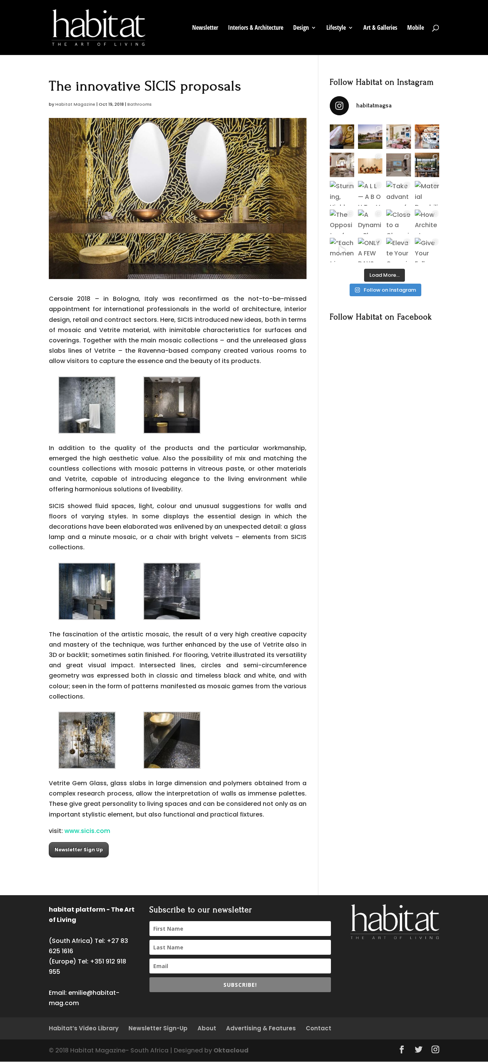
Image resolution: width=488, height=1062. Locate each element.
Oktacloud (231, 1050)
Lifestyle (336, 28)
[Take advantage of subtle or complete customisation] (398, 193)
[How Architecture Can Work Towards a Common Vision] (427, 222)
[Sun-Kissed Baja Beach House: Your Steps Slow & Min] (398, 136)
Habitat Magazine (75, 104)
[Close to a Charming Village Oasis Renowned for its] (398, 222)
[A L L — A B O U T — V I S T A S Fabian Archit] (370, 193)
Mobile (415, 28)
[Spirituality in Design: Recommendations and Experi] (427, 136)
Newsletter (205, 28)
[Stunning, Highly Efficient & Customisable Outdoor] (342, 193)
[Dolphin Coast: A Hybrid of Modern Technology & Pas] (398, 165)
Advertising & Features (261, 1028)
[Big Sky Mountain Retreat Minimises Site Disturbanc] (427, 165)
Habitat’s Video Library (84, 1028)
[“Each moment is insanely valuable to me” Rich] (342, 250)
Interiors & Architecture (255, 28)
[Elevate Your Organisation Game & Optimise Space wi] (398, 250)
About (206, 1028)
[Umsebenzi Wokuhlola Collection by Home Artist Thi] (370, 165)
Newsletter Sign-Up (158, 1028)
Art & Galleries (380, 28)
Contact (318, 1028)
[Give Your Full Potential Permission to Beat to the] (427, 250)
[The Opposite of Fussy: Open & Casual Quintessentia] (342, 222)
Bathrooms (139, 104)
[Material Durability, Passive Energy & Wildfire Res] (427, 193)
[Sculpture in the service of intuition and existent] (342, 136)
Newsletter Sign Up (79, 849)
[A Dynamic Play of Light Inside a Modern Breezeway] (370, 222)
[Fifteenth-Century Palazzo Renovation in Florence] (342, 165)
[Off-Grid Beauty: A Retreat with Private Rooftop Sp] (370, 136)
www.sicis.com (87, 830)
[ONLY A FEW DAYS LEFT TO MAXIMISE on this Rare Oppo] (370, 250)
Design (301, 28)
